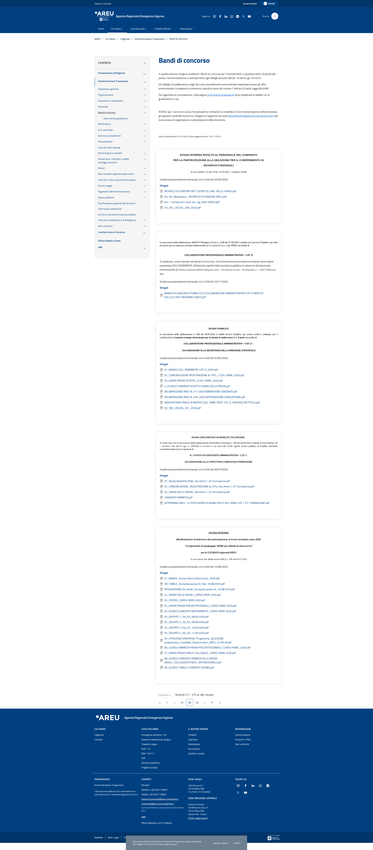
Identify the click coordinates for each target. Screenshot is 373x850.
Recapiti (145, 785)
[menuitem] (101, 29)
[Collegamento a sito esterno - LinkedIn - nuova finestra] (225, 16)
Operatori (193, 739)
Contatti (98, 739)
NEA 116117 (147, 753)
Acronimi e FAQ (242, 739)
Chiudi (237, 843)
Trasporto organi (149, 744)
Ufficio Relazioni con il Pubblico (156, 823)
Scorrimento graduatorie (220, 95)
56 (198, 703)
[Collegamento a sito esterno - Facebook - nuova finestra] (219, 16)
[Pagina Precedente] (159, 702)
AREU (98, 39)
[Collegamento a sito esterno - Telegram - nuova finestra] (236, 16)
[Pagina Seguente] (219, 702)
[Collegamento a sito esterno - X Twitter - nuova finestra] (242, 16)
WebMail (98, 837)
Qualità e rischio (196, 753)
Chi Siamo (110, 39)
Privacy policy (220, 843)
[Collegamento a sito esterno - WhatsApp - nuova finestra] (231, 16)
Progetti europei (149, 767)
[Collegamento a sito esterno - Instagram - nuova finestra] (213, 16)
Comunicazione (242, 735)
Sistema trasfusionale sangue (156, 739)
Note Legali (113, 837)
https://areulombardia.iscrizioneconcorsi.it (251, 116)
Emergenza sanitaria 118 (153, 735)
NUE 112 (145, 749)
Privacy (174, 844)
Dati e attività (242, 744)
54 (183, 703)
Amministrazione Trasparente (150, 39)
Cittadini (192, 735)
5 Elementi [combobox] (165, 695)
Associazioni (194, 744)
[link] (269, 3)
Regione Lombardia (103, 3)
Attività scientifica (150, 763)
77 (213, 703)
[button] (251, 3)
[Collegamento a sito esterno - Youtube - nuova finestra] (248, 16)
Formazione (194, 749)
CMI (143, 758)
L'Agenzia (125, 39)
